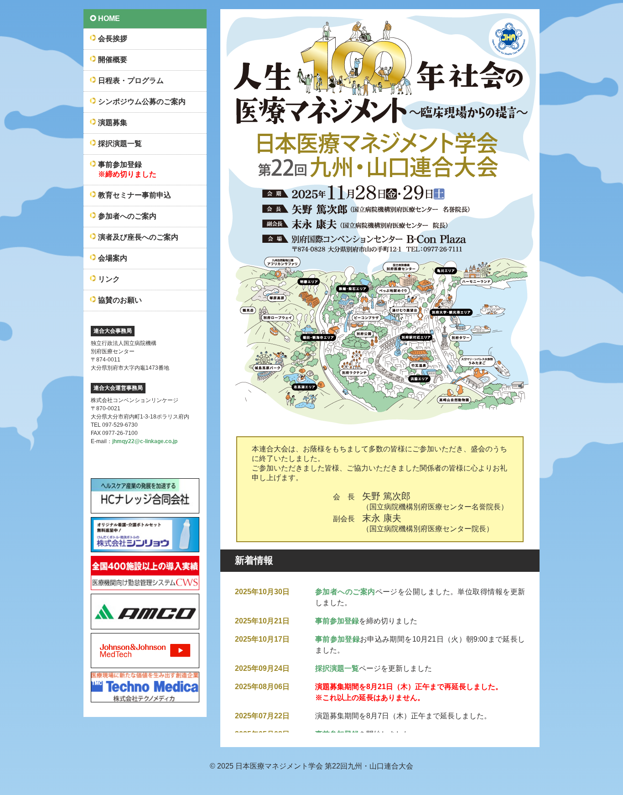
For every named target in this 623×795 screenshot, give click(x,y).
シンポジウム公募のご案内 (142, 101)
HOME (109, 18)
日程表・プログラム (131, 80)
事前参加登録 (337, 621)
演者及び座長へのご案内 (138, 237)
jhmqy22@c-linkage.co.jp (144, 441)
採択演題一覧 (337, 668)
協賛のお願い (120, 300)
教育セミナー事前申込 (134, 195)
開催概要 (112, 59)
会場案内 (112, 258)
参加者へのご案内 (345, 592)
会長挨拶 (112, 38)
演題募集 (112, 122)
